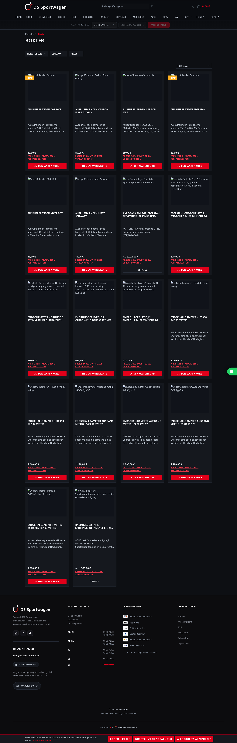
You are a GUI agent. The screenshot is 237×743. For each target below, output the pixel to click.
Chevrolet (45, 16)
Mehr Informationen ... (43, 740)
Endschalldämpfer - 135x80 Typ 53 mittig (189, 319)
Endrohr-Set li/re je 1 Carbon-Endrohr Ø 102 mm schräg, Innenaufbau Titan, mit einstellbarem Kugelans (94, 319)
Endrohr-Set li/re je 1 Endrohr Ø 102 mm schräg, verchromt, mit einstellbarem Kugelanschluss (141, 319)
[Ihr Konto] (192, 6)
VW (176, 16)
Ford (29, 16)
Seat (187, 16)
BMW (165, 16)
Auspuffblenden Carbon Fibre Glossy (92, 111)
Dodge (62, 16)
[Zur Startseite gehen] (45, 6)
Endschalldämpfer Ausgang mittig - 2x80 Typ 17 (142, 422)
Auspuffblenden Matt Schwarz (90, 215)
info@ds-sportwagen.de (26, 655)
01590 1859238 (23, 649)
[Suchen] (152, 6)
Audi (153, 16)
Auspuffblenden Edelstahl (189, 109)
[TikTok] (30, 633)
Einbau (57, 53)
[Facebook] (23, 633)
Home (18, 16)
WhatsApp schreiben (28, 664)
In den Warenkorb (47, 165)
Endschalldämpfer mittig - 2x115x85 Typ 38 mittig (46, 526)
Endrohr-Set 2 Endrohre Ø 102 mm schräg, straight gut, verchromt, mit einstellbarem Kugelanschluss (45, 319)
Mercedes (138, 16)
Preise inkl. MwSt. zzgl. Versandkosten (42, 157)
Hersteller (35, 53)
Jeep (74, 16)
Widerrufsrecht (185, 621)
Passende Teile (158, 25)
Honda (200, 16)
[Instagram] (16, 633)
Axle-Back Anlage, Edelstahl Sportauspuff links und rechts (142, 215)
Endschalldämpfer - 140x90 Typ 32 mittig (46, 422)
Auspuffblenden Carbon (44, 109)
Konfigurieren (120, 739)
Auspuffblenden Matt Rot (45, 213)
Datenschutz (183, 638)
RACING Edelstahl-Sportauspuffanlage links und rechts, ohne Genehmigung (93, 526)
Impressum (183, 643)
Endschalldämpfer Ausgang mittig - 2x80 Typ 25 (190, 422)
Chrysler (121, 16)
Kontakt (181, 616)
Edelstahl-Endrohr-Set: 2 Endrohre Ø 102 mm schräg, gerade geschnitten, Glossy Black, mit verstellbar (189, 215)
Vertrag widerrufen (27, 686)
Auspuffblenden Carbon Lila (139, 111)
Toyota (215, 16)
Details (142, 269)
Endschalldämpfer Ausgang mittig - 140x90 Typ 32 (94, 422)
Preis (74, 53)
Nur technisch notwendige (154, 739)
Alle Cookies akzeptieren (194, 739)
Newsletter (183, 632)
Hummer (104, 16)
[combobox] (124, 6)
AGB (180, 627)
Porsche (88, 16)
